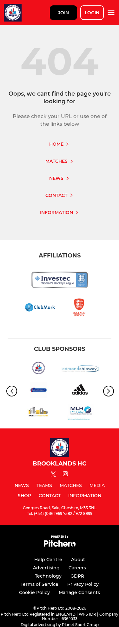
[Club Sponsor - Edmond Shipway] (80, 369)
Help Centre (48, 559)
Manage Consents (79, 592)
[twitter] (53, 475)
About (78, 559)
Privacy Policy (83, 584)
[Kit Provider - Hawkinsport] (38, 391)
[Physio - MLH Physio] (80, 412)
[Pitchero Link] (60, 545)
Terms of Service (39, 584)
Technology (48, 576)
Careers (77, 568)
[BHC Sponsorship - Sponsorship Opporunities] (38, 369)
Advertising (46, 568)
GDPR (77, 576)
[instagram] (65, 475)
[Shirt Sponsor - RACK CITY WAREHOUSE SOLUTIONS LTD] (38, 412)
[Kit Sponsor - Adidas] (80, 391)
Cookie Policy (34, 592)
